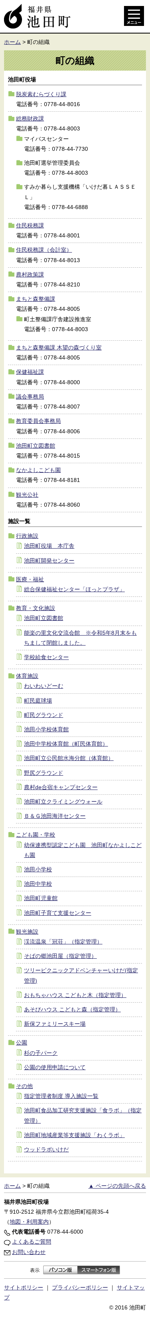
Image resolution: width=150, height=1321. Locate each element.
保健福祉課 (30, 372)
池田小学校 (38, 869)
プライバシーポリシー (80, 1287)
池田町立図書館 (35, 445)
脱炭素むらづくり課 (41, 94)
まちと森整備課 (35, 299)
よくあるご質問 (31, 1241)
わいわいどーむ (43, 686)
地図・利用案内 (29, 1221)
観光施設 (27, 931)
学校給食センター (46, 657)
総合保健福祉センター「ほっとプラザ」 (74, 589)
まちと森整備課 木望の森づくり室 (59, 347)
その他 (24, 1086)
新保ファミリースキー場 (55, 1024)
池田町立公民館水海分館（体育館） (69, 758)
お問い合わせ (29, 1252)
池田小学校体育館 (46, 729)
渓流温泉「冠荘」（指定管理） (63, 941)
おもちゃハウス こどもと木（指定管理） (75, 995)
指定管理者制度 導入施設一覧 (61, 1096)
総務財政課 (30, 118)
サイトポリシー (23, 1287)
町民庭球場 (38, 700)
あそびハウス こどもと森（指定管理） (72, 1009)
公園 (21, 1042)
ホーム (12, 42)
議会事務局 (30, 396)
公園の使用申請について (55, 1067)
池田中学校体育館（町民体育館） (66, 743)
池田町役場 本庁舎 (49, 546)
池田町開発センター (49, 560)
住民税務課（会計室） (44, 250)
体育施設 (27, 676)
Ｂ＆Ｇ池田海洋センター (55, 816)
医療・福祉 (30, 579)
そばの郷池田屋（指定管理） (60, 956)
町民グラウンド (43, 715)
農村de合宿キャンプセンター (61, 787)
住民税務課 (30, 225)
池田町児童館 (41, 898)
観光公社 (27, 495)
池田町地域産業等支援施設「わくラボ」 (74, 1135)
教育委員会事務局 (38, 421)
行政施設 (27, 536)
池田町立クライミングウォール (63, 801)
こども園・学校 (35, 834)
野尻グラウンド (43, 773)
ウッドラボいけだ (46, 1149)
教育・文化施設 (35, 608)
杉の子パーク (41, 1053)
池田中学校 (38, 884)
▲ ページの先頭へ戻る (117, 1186)
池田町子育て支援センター (57, 913)
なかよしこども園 (38, 470)
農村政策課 (30, 274)
